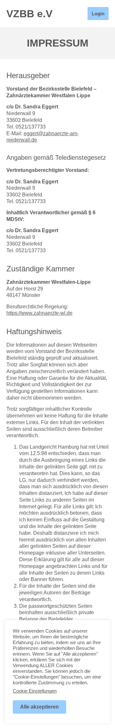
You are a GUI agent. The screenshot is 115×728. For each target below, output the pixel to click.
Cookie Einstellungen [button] (35, 691)
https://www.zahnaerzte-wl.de (39, 313)
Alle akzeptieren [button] (39, 707)
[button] (77, 13)
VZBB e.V (29, 13)
